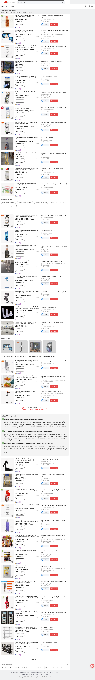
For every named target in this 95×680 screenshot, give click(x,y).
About (23, 674)
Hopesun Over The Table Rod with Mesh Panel (26, 62)
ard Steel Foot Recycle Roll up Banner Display (26, 231)
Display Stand (12, 12)
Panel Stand (24, 12)
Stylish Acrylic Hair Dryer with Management (25, 392)
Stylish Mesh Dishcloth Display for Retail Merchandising (26, 566)
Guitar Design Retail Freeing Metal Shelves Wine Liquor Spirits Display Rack (26, 597)
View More (34, 659)
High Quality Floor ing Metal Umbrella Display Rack (26, 92)
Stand (7, 12)
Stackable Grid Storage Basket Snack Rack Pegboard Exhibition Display (26, 361)
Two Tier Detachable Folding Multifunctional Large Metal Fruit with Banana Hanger (27, 536)
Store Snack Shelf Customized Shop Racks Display (26, 153)
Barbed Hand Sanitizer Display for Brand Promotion (26, 277)
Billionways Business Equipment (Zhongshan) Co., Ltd (54, 184)
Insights (56, 672)
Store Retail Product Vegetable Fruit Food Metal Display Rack (26, 261)
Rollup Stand (40, 667)
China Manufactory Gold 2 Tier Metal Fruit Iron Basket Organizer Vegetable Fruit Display (26, 376)
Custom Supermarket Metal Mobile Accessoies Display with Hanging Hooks (26, 490)
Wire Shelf (30, 12)
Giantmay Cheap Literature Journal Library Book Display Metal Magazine (26, 215)
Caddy (2, 12)
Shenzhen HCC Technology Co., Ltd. (51, 459)
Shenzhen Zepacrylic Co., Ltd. (49, 307)
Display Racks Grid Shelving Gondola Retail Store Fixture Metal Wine (26, 643)
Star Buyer (45, 672)
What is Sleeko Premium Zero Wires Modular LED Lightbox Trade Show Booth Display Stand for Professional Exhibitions (7, 355)
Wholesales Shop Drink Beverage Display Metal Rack (26, 612)
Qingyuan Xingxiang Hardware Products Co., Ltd (53, 377)
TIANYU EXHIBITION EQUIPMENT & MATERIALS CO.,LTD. (54, 31)
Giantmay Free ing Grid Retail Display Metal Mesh (27, 505)
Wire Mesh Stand (6, 667)
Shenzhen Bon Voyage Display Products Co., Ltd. (53, 16)
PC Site (51, 672)
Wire (55, 202)
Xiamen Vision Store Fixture (49, 77)
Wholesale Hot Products (36, 672)
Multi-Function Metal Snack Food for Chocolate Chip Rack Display (26, 107)
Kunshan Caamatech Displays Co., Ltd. (52, 261)
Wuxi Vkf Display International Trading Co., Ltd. (54, 292)
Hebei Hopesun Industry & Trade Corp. (51, 61)
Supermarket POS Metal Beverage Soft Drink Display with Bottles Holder (27, 16)
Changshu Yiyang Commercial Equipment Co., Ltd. (54, 154)
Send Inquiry (19, 24)
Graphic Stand (60, 667)
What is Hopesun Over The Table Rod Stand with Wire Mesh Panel (35, 355)
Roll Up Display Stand (50, 667)
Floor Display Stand (17, 202)
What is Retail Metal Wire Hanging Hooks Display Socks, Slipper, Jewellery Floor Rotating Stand (21, 355)
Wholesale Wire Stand (45, 202)
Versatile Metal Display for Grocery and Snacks (26, 138)
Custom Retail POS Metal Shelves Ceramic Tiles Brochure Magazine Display (26, 169)
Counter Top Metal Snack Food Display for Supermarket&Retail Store (25, 551)
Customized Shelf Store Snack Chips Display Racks (26, 475)
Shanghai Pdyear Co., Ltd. (48, 231)
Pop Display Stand (30, 667)
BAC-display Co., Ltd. (47, 566)
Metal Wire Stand (6, 206)
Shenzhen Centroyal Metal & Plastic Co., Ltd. (53, 92)
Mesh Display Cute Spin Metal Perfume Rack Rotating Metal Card (25, 582)
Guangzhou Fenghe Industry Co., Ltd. (51, 391)
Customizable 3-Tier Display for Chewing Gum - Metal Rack (25, 184)
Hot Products (14, 672)
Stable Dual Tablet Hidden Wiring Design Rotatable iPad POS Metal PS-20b (24, 459)
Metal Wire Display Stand (18, 667)
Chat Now (46, 24)
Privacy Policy (39, 674)
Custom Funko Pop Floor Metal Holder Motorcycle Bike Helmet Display (25, 322)
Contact (46, 674)
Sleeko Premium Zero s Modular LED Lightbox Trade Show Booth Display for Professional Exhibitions (26, 31)
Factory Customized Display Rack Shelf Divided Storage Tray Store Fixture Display (26, 77)
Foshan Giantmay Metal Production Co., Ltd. (53, 46)
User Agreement (30, 674)
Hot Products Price (24, 672)
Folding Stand (5, 202)
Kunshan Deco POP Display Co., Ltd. (51, 138)
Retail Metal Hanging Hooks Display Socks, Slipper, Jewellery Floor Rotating (26, 46)
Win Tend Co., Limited (47, 627)
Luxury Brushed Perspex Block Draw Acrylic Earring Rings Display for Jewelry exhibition (27, 307)
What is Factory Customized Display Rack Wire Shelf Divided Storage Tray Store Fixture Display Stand (49, 355)
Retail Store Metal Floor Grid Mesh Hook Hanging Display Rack (26, 123)
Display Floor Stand (31, 202)
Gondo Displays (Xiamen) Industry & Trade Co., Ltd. (54, 246)
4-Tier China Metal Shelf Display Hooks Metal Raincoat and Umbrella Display (25, 246)
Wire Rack (18, 12)
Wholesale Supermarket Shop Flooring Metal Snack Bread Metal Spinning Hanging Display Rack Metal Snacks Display (26, 520)
